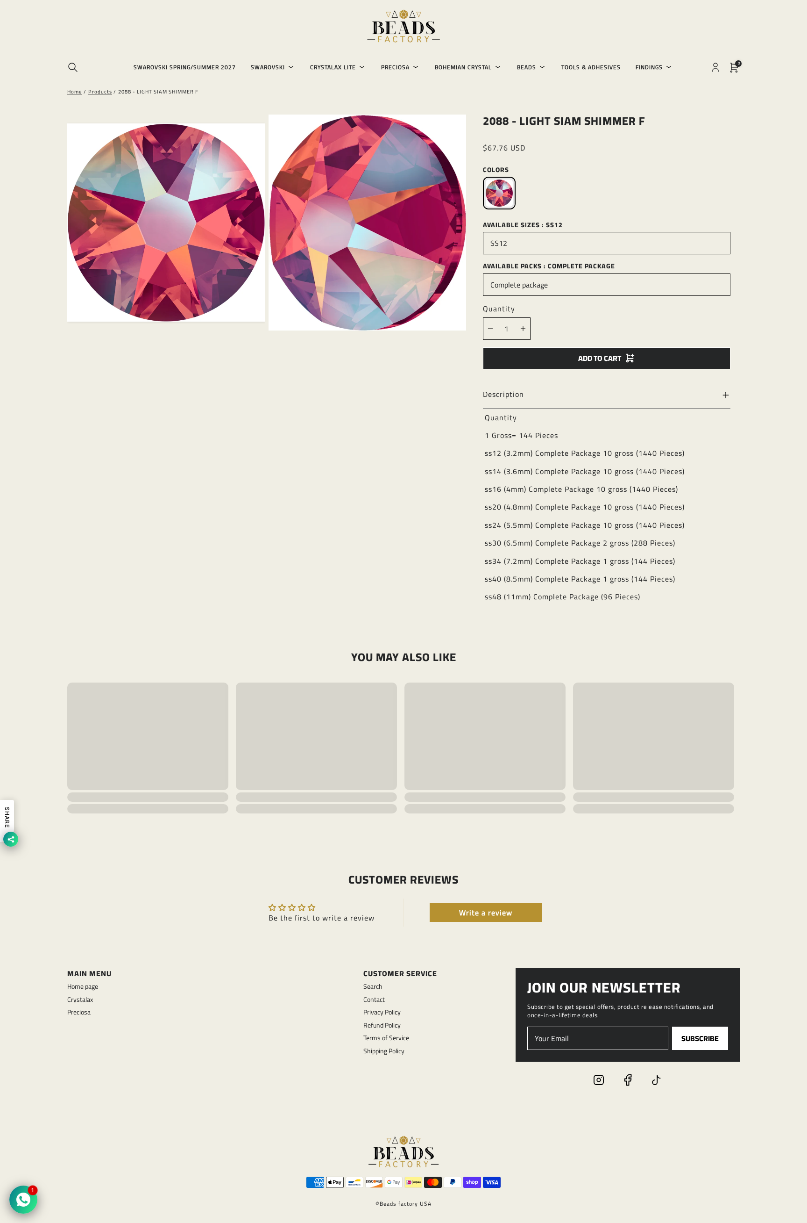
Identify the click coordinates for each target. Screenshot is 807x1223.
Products (100, 91)
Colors (496, 170)
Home (74, 91)
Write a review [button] (485, 913)
